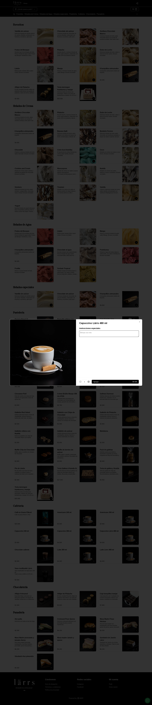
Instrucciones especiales (89, 328)
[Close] (139, 322)
